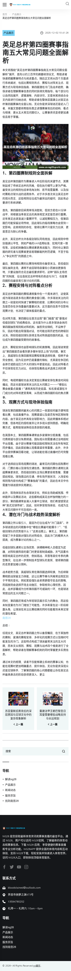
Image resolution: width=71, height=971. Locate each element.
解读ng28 (10, 779)
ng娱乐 (36, 966)
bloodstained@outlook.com (24, 887)
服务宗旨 (10, 795)
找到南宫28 (12, 801)
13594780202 (16, 901)
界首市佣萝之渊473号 (21, 894)
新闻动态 (10, 790)
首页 (4, 14)
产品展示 (16, 14)
